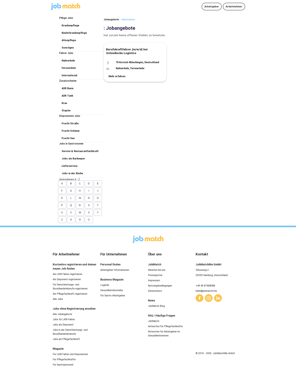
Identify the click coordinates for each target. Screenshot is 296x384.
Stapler (66, 110)
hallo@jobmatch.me (206, 290)
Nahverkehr (68, 60)
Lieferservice (69, 166)
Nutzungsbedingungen (160, 285)
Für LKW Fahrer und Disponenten (70, 354)
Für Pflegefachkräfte (64, 359)
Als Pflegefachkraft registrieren (70, 293)
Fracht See (68, 138)
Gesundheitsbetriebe (111, 290)
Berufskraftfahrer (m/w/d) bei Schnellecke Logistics (127, 51)
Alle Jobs (58, 299)
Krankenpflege (70, 25)
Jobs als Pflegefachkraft (66, 339)
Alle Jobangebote (62, 314)
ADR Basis (68, 88)
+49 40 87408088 (205, 285)
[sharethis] (199, 298)
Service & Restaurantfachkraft (80, 151)
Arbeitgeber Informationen (114, 269)
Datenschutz (155, 290)
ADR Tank (67, 95)
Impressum (154, 280)
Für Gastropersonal (63, 364)
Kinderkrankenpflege (74, 32)
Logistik (104, 285)
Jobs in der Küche (72, 173)
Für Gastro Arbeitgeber (112, 295)
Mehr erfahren (117, 76)
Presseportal (155, 275)
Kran (64, 103)
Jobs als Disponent (63, 324)
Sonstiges (68, 47)
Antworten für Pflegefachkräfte (165, 326)
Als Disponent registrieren (67, 279)
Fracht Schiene (71, 130)
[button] (81, 25)
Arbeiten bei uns (156, 269)
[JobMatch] (65, 6)
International (69, 75)
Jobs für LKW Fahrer (64, 319)
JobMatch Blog (156, 306)
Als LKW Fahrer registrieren (67, 274)
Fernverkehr (69, 68)
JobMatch (153, 321)
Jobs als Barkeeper (73, 158)
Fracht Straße (70, 123)
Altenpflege (69, 40)
